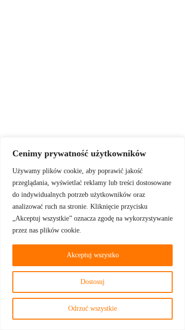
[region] (92, 233)
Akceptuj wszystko (93, 255)
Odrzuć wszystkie (92, 308)
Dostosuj (92, 281)
